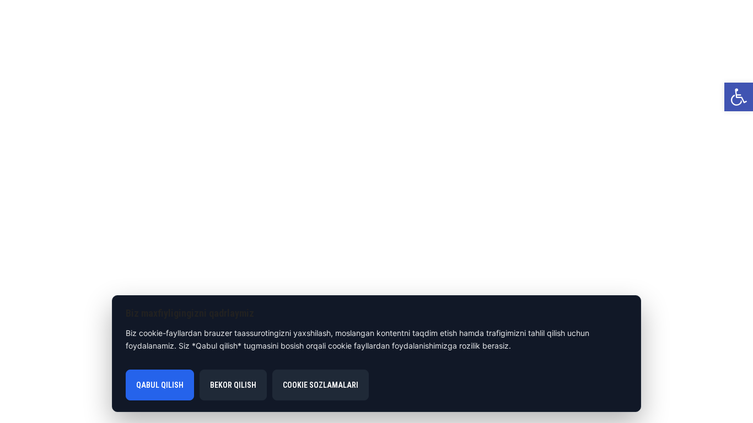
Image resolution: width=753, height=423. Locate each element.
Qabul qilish (160, 385)
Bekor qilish (233, 385)
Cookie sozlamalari (320, 385)
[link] (738, 97)
